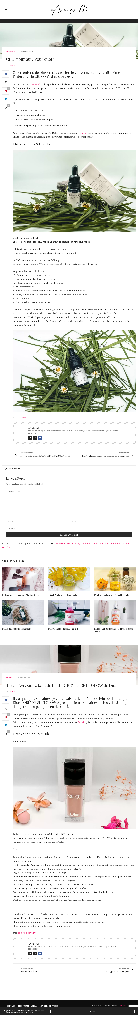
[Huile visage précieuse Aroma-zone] (69, 612)
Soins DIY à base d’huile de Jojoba (62, 595)
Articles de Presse (49, 1006)
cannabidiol (36, 84)
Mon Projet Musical (27, 1006)
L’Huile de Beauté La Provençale (16, 629)
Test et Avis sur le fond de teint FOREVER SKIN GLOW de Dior (61, 685)
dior (20, 933)
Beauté (9, 678)
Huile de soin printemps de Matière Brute (20, 595)
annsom (11, 65)
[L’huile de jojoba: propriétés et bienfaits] (115, 579)
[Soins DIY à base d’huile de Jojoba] (69, 579)
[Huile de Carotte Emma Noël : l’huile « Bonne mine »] (115, 612)
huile (24, 417)
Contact (11, 1006)
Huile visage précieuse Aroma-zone (64, 629)
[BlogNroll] (69, 9)
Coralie (81, 722)
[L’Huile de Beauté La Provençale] (23, 612)
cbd (19, 417)
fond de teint (29, 933)
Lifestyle (10, 52)
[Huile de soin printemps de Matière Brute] (23, 579)
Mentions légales (125, 1005)
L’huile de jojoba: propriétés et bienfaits (111, 595)
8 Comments (14, 469)
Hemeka (82, 132)
